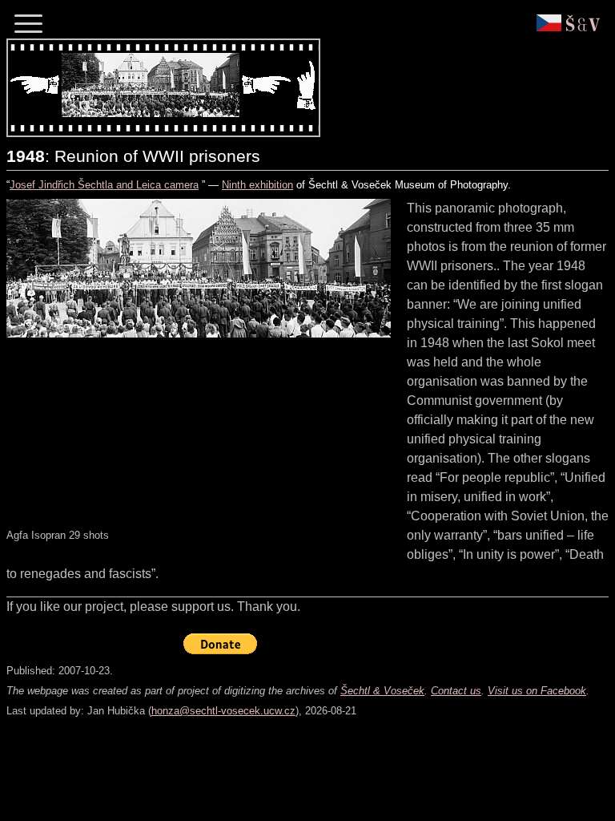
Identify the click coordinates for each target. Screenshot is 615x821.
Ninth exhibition (257, 185)
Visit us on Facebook (537, 691)
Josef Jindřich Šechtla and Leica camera (104, 185)
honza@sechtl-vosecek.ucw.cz (223, 711)
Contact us (456, 691)
